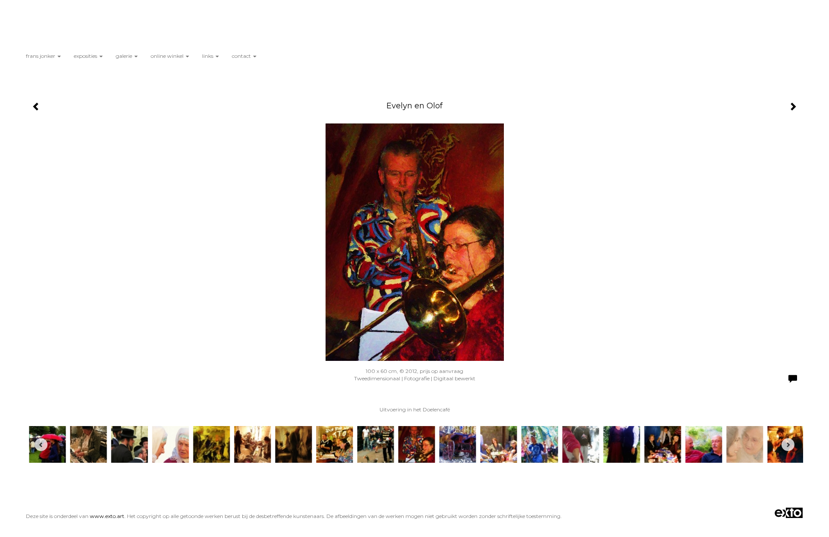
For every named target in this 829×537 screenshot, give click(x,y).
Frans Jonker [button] (41, 56)
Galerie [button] (124, 56)
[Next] (788, 444)
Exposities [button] (86, 56)
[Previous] (41, 444)
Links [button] (208, 56)
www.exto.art (107, 516)
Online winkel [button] (168, 56)
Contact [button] (242, 56)
